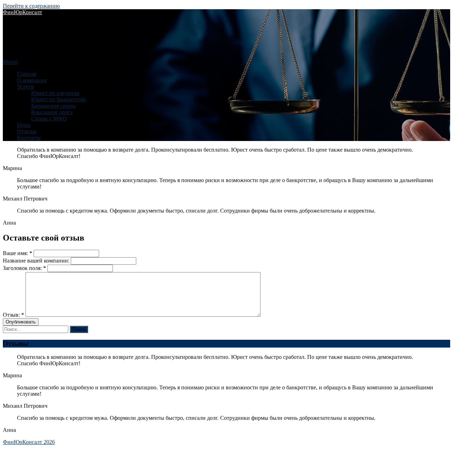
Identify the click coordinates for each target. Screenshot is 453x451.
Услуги (25, 87)
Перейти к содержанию (31, 6)
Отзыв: (14, 315)
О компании (32, 80)
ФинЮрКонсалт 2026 (29, 442)
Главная (26, 74)
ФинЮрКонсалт (22, 12)
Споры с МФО (49, 118)
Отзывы (26, 131)
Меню (10, 62)
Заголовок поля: (25, 268)
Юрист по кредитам (55, 93)
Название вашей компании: (36, 261)
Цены (24, 125)
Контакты (29, 138)
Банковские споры (53, 106)
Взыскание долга (52, 112)
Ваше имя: (18, 253)
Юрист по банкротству (58, 99)
